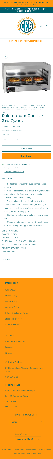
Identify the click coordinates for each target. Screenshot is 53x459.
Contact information (34, 453)
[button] (5, 26)
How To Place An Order (15, 341)
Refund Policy (11, 301)
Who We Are (10, 290)
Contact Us (10, 335)
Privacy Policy (11, 295)
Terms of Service (12, 324)
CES (9, 449)
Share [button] (7, 259)
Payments (9, 347)
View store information (14, 171)
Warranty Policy (12, 307)
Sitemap (8, 353)
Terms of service (45, 449)
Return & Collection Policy (16, 313)
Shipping (5, 130)
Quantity (5, 134)
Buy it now (26, 156)
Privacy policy (31, 449)
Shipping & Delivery (13, 319)
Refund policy (19, 449)
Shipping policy (19, 453)
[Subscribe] (41, 422)
